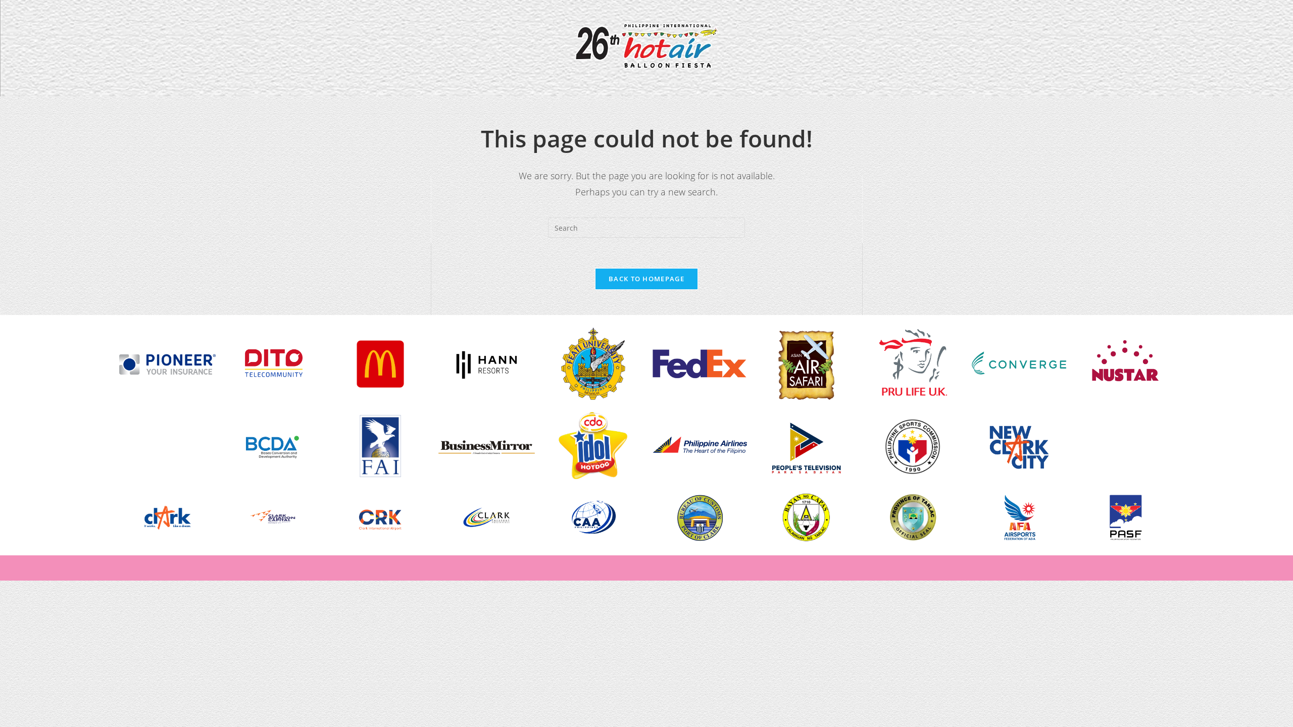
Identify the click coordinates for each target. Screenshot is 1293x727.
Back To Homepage (646, 278)
